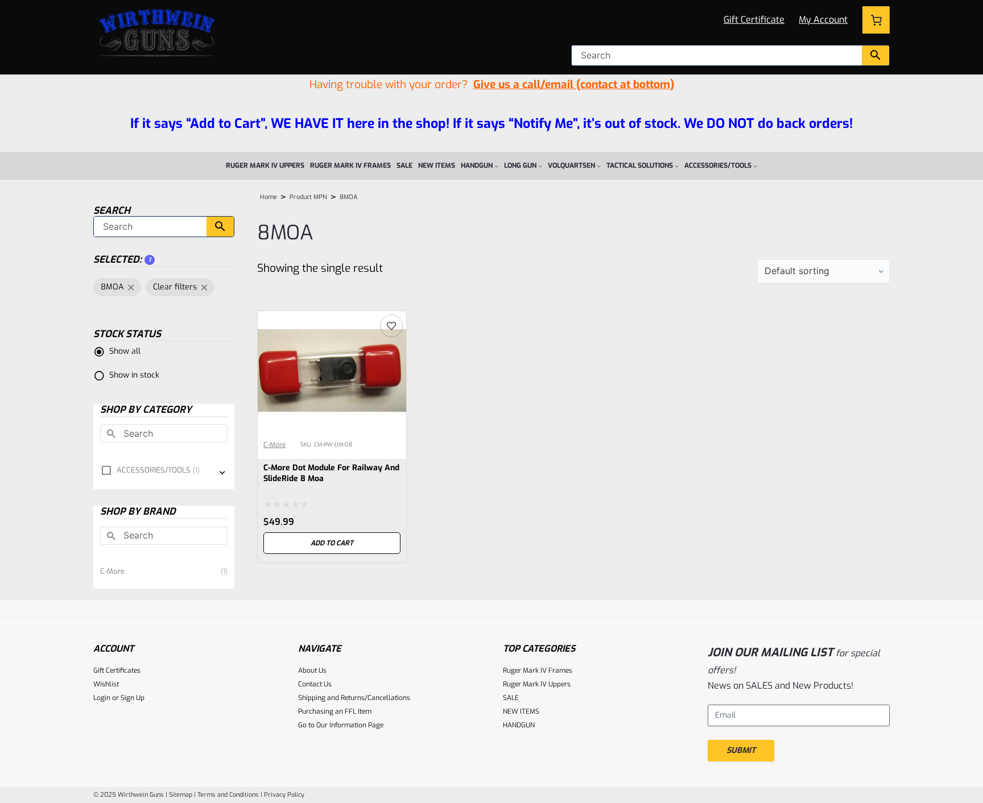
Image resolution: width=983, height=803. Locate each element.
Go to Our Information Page (340, 725)
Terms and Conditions (228, 794)
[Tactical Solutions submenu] (677, 166)
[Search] (875, 55)
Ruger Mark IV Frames (537, 670)
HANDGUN (519, 725)
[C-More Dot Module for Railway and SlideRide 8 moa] (332, 320)
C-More (274, 444)
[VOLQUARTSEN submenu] (599, 166)
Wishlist (106, 684)
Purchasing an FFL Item (334, 711)
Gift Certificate (754, 20)
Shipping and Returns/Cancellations (354, 697)
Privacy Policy (284, 794)
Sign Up (132, 697)
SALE (511, 697)
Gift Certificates (117, 670)
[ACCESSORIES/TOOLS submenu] (755, 166)
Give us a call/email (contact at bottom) (573, 84)
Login (101, 697)
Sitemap (180, 794)
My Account (823, 20)
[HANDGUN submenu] (496, 166)
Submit (740, 750)
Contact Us (315, 684)
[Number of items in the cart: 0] (876, 20)
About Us (312, 670)
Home (268, 197)
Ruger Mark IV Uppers (537, 684)
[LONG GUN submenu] (540, 166)
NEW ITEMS (521, 711)
